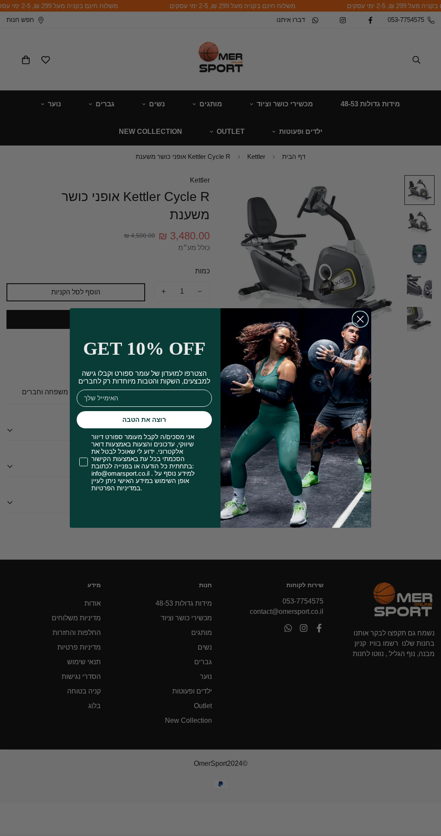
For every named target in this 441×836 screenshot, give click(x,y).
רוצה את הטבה (144, 419)
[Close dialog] (360, 319)
